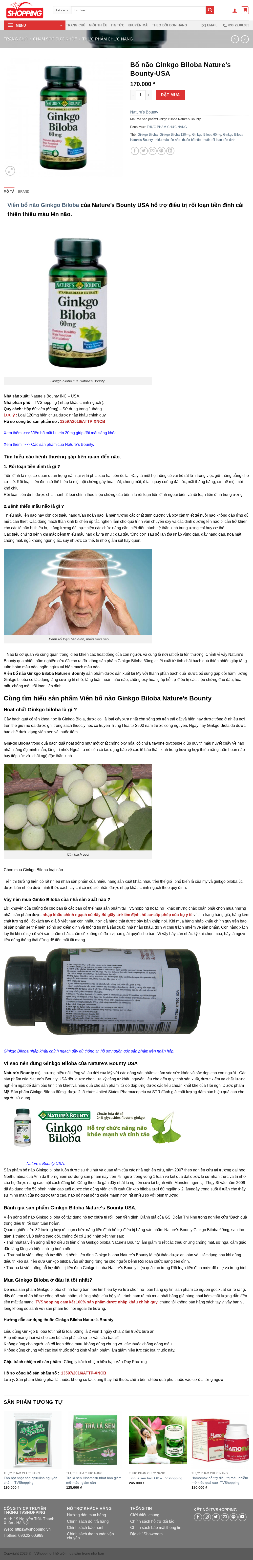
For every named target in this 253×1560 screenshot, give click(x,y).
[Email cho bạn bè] (152, 151)
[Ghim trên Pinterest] (161, 151)
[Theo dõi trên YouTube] (242, 1517)
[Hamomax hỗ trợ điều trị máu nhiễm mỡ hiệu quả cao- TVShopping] (220, 1440)
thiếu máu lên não (167, 140)
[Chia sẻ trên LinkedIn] (170, 151)
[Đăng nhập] (234, 10)
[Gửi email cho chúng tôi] (225, 1517)
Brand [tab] (23, 191)
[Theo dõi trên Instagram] (207, 1517)
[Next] (249, 1455)
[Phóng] (10, 171)
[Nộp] (210, 10)
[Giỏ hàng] (245, 10)
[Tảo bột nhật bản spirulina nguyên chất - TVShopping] (33, 1440)
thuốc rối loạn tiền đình (219, 140)
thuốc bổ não (191, 140)
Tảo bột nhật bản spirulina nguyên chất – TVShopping (30, 1480)
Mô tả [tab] (9, 191)
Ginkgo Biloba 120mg (175, 134)
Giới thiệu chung (144, 1515)
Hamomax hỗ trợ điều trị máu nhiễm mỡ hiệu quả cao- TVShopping (219, 1480)
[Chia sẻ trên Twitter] (144, 151)
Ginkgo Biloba (148, 134)
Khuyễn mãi (138, 25)
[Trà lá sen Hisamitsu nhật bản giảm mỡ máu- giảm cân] (95, 1440)
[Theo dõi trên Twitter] (216, 1517)
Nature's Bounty (144, 112)
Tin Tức (117, 25)
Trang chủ (75, 25)
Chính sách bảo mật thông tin (155, 1527)
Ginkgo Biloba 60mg (206, 134)
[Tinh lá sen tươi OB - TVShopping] (158, 1440)
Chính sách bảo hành (86, 1527)
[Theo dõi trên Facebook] (198, 1517)
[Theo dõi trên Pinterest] (234, 1517)
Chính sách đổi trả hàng (88, 1521)
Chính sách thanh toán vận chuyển (90, 1536)
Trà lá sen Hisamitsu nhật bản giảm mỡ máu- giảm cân (94, 1480)
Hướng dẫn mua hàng (86, 1515)
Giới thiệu (98, 25)
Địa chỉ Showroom (146, 1534)
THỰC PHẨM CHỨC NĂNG (107, 39)
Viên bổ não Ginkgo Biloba (43, 205)
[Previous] (4, 1455)
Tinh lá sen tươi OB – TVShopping (155, 1478)
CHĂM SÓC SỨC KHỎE (55, 39)
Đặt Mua (170, 95)
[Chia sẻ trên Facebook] (135, 151)
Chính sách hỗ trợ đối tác (152, 1521)
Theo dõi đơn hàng (169, 25)
